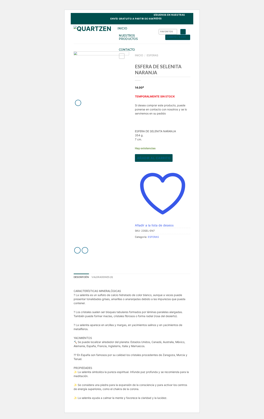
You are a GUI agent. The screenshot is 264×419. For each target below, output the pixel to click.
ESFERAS (152, 55)
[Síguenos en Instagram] (188, 22)
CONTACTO (127, 49)
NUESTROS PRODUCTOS (128, 37)
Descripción (81, 277)
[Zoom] (78, 103)
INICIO (122, 28)
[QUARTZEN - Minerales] (93, 34)
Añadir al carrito (153, 158)
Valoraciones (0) (102, 277)
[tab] (81, 277)
